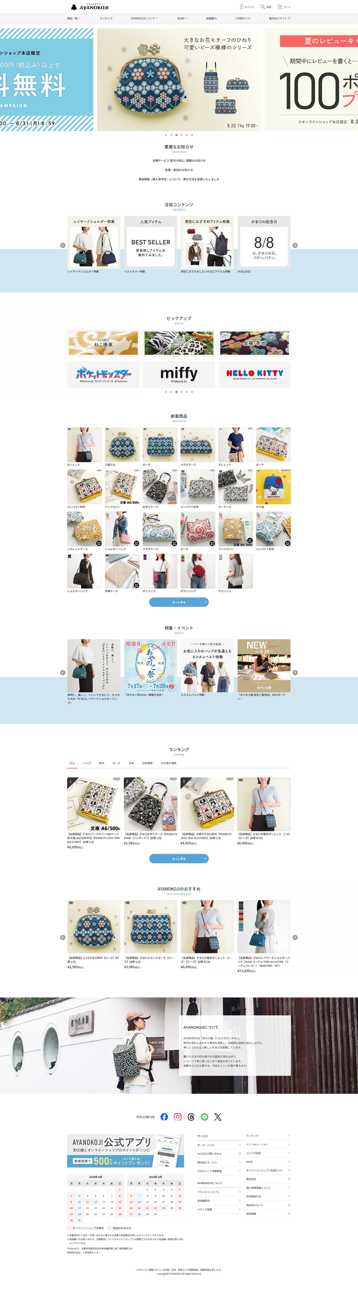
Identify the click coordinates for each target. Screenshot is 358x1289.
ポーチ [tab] (116, 763)
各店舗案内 (203, 1200)
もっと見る (179, 602)
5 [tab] (187, 135)
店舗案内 (211, 18)
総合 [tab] (72, 763)
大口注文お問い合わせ (209, 1153)
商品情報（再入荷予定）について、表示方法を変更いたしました (179, 179)
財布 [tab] (101, 763)
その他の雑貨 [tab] (168, 763)
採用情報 (251, 1213)
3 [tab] (176, 135)
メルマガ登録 (253, 1153)
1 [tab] (166, 135)
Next (295, 245)
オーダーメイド (205, 1145)
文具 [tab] (131, 763)
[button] (265, 7)
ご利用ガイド (243, 18)
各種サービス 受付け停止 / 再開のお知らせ (179, 160)
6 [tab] (192, 135)
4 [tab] (181, 135)
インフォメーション (257, 1144)
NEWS (249, 1161)
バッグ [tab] (87, 763)
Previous (62, 245)
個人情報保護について (258, 1188)
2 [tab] (171, 135)
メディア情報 (204, 1209)
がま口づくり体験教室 (209, 1171)
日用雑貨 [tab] (147, 763)
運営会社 (251, 1179)
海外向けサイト (278, 18)
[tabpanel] (179, 813)
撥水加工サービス (207, 1162)
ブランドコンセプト (208, 1192)
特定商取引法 (253, 1196)
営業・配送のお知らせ (179, 170)
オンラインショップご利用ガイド (264, 1170)
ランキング (106, 18)
